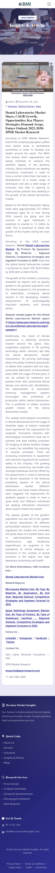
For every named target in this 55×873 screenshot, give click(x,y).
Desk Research (11, 804)
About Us (8, 742)
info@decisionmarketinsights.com (22, 831)
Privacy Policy (13, 863)
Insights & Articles (13, 757)
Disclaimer (41, 867)
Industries (8, 752)
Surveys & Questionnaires (17, 793)
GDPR (28, 867)
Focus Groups (10, 783)
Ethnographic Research (16, 799)
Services (7, 747)
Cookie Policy (15, 867)
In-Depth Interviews (14, 788)
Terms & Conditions (34, 863)
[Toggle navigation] (49, 4)
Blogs (6, 762)
